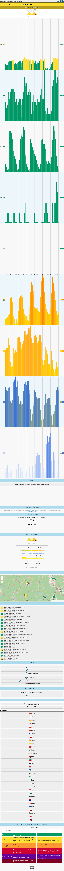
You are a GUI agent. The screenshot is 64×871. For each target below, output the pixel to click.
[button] (27, 583)
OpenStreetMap (57, 600)
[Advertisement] (32, 496)
